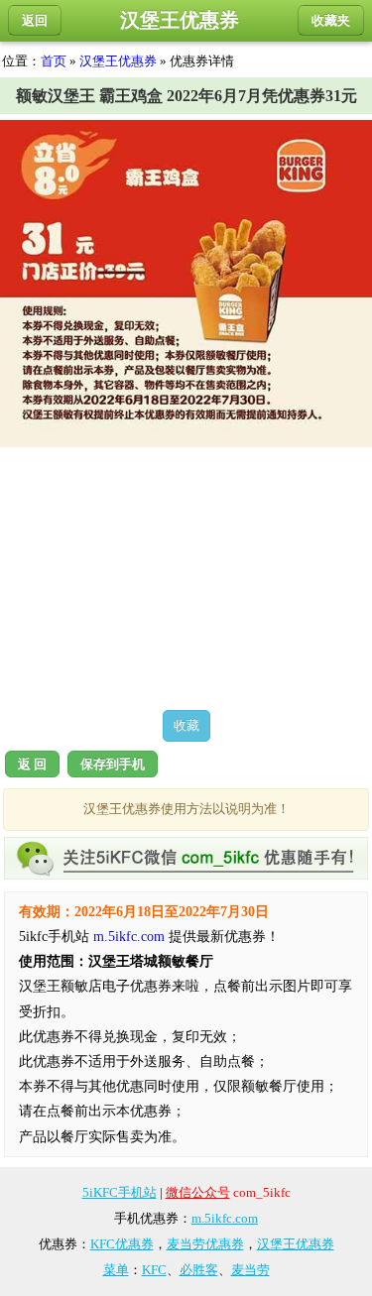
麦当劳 (250, 1269)
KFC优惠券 (122, 1244)
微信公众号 (198, 1192)
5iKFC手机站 (119, 1192)
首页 (53, 61)
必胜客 (199, 1269)
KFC (154, 1269)
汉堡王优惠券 (118, 61)
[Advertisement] (186, 578)
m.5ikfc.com (129, 936)
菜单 (116, 1269)
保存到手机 (112, 764)
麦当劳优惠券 (205, 1244)
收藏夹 (330, 20)
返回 (35, 20)
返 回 (32, 764)
